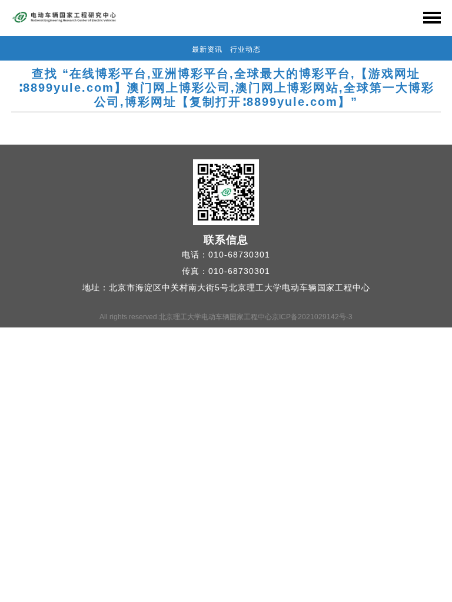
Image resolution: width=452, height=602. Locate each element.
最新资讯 (207, 49)
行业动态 (245, 49)
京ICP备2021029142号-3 (312, 317)
